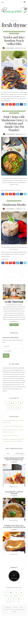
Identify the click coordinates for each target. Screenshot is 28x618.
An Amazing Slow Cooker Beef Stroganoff (13, 426)
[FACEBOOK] (6, 593)
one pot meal (15, 113)
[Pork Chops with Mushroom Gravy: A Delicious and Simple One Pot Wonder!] (14, 156)
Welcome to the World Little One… (11, 435)
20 (24, 48)
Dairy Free (6, 31)
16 (24, 134)
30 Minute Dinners (7, 111)
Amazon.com (8, 370)
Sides (19, 200)
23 (24, 209)
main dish (16, 33)
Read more (14, 324)
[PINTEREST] (16, 593)
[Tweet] (17, 104)
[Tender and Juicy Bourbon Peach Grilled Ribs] (14, 70)
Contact (21, 607)
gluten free (16, 31)
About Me (15, 607)
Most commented (19, 453)
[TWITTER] (11, 593)
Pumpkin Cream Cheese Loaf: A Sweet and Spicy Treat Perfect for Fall (14, 526)
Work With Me (8, 607)
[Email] (25, 104)
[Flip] (10, 104)
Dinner (11, 31)
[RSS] (19, 599)
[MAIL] (13, 599)
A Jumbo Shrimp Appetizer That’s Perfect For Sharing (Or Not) (14, 459)
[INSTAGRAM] (8, 599)
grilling (22, 31)
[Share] (21, 263)
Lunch (11, 33)
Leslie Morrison (10, 48)
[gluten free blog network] (14, 576)
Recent (8, 453)
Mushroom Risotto (14, 204)
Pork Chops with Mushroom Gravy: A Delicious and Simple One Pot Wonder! (14, 123)
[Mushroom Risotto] (14, 228)
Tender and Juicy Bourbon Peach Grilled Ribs (14, 40)
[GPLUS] (21, 593)
